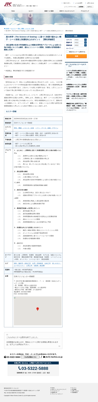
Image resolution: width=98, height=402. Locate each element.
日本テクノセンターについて (58, 389)
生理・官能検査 (37, 263)
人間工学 (29, 265)
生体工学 (48, 263)
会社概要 (74, 389)
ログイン (89, 6)
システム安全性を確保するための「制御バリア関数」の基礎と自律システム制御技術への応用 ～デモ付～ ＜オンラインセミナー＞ (77, 75)
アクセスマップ (55, 391)
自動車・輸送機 (39, 265)
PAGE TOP (93, 388)
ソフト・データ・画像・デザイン (46, 128)
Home (53, 388)
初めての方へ (66, 3)
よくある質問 (78, 3)
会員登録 (81, 6)
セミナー (74, 388)
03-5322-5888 (34, 368)
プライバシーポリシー (57, 394)
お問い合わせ (90, 3)
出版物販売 (75, 392)
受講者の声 (54, 392)
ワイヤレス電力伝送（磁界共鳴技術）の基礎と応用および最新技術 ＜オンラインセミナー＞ (76, 96)
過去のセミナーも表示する (77, 52)
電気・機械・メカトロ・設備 (24, 128)
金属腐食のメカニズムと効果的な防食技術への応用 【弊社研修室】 (76, 87)
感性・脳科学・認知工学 (22, 263)
